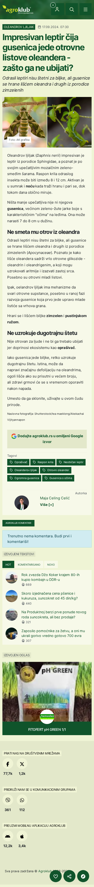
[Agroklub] (17, 9)
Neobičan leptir (73, 462)
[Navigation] (86, 9)
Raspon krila (45, 462)
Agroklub (45, 871)
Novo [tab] (51, 564)
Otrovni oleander (58, 470)
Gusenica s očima (60, 478)
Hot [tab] (8, 564)
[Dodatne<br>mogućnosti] (83, 876)
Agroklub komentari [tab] (18, 523)
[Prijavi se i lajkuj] (56, 876)
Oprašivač (20, 462)
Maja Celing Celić (55, 498)
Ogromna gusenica (26, 478)
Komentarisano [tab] (29, 564)
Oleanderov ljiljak (25, 470)
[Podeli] (69, 876)
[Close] (72, 9)
